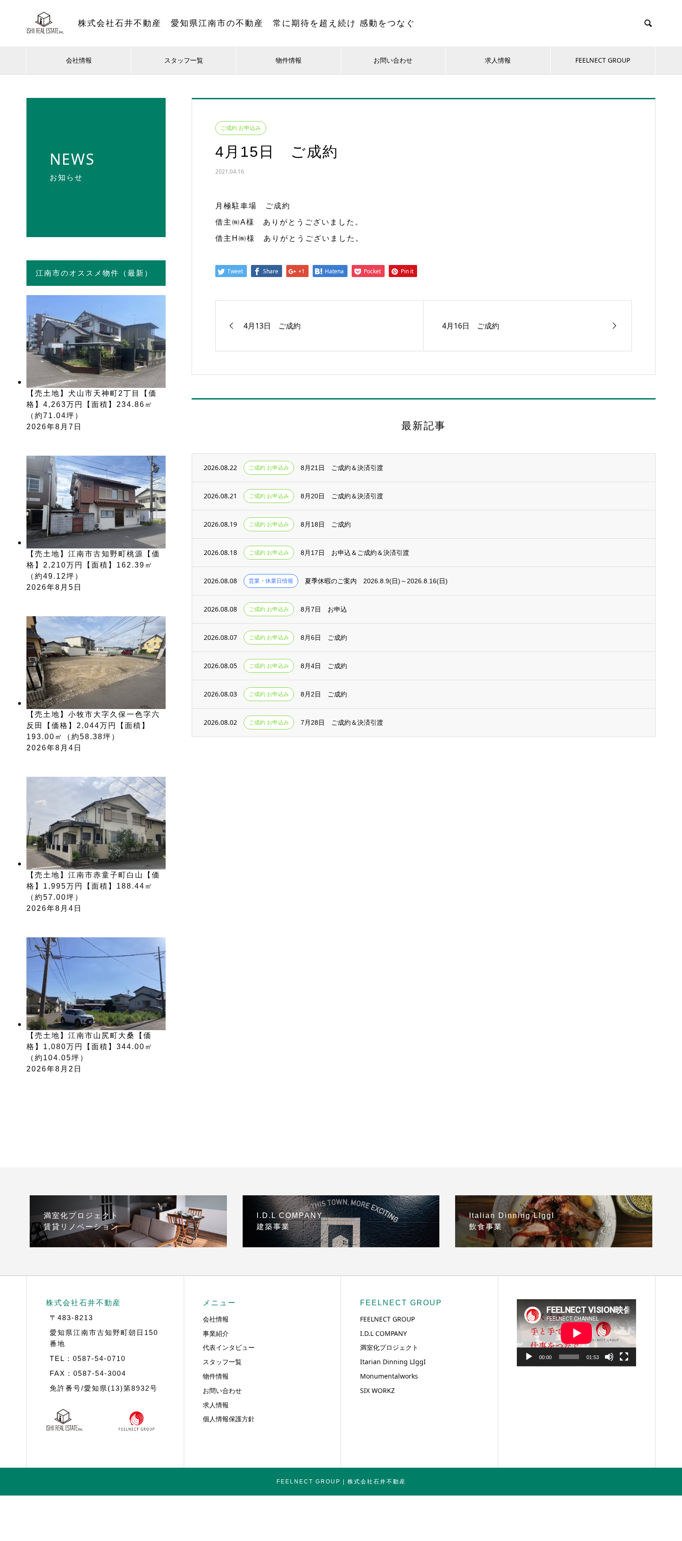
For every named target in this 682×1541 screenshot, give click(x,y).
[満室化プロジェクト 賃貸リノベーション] (128, 1243)
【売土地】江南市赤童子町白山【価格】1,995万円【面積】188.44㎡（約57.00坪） (93, 886)
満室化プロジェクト (389, 1347)
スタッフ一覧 (183, 60)
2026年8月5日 (54, 587)
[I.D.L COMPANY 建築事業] (341, 1243)
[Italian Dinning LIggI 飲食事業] (553, 1243)
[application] (576, 1333)
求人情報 (498, 60)
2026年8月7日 (54, 427)
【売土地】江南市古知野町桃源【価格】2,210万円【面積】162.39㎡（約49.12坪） (93, 565)
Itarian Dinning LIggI (393, 1361)
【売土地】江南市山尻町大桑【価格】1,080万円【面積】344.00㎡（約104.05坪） (89, 1047)
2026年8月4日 (54, 748)
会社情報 (79, 60)
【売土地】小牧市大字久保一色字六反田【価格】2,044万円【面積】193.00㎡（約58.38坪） (93, 725)
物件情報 (289, 60)
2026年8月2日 (54, 1069)
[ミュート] (609, 1356)
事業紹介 (216, 1333)
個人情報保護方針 (229, 1418)
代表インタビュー (229, 1347)
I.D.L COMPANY (383, 1333)
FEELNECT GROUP (602, 60)
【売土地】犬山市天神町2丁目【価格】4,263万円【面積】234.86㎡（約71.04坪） (91, 404)
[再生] (529, 1356)
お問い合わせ (392, 60)
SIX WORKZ (377, 1390)
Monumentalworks (389, 1376)
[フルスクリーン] (624, 1356)
